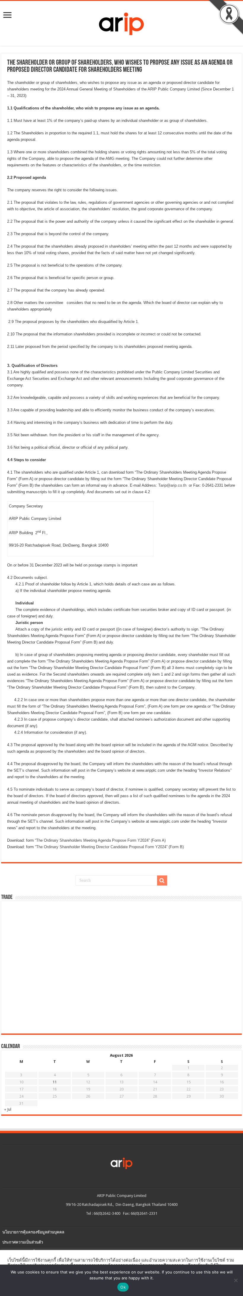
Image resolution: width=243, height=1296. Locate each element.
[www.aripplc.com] (121, 22)
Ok (123, 1287)
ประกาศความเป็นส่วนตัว (22, 1242)
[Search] (162, 880)
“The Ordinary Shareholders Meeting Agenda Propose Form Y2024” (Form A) (100, 840)
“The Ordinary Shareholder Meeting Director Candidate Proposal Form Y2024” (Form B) (109, 847)
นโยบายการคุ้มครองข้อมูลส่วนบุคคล (33, 1232)
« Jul (7, 1109)
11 (54, 1082)
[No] (236, 1280)
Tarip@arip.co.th (172, 485)
